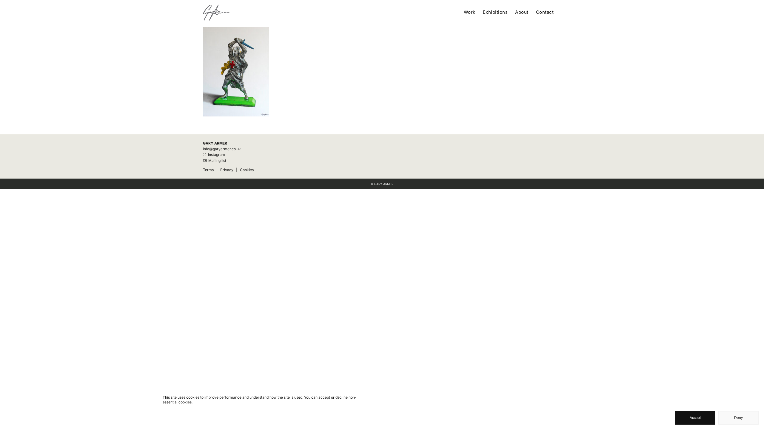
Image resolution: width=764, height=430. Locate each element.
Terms (208, 170)
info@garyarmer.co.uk (222, 149)
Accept (695, 418)
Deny (738, 418)
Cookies (247, 170)
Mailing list (216, 160)
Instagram (215, 154)
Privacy (226, 170)
